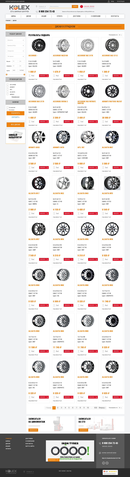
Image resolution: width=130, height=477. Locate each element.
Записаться (33, 430)
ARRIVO (12, 94)
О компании (95, 16)
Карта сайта (29, 446)
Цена (8, 70)
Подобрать (15, 113)
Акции (43, 16)
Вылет (8, 61)
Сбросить (15, 117)
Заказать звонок (89, 6)
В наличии (12, 107)
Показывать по (113, 34)
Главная (8, 20)
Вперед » (102, 408)
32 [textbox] (119, 34)
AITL (11, 89)
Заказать (43, 75)
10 (88, 408)
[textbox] (15, 40)
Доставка (76, 16)
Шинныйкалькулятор (15, 136)
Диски (28, 16)
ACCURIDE (13, 84)
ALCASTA (12, 92)
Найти (75, 6)
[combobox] (15, 40)
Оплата (59, 16)
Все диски (15, 124)
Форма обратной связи (109, 452)
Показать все (15, 96)
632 (95, 408)
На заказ (11, 109)
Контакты (115, 16)
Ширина (9, 66)
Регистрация (120, 1)
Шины (13, 16)
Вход (112, 1)
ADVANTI (12, 87)
